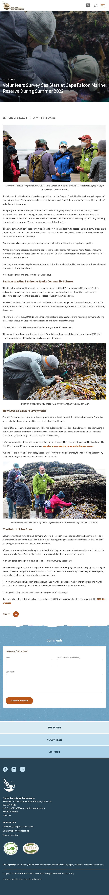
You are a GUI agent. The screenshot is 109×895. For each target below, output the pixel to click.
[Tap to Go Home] (13, 5)
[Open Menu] (103, 5)
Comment (10, 672)
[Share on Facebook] (16, 614)
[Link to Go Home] (9, 791)
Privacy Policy (68, 873)
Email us (7, 815)
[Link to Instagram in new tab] (13, 771)
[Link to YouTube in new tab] (22, 771)
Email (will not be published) (68, 657)
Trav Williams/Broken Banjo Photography (33, 864)
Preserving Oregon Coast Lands (18, 826)
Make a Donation (11, 835)
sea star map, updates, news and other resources (68, 446)
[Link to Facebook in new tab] (5, 771)
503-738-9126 (9, 804)
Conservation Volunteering (16, 830)
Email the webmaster (32, 879)
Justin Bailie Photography (62, 864)
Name (8, 657)
